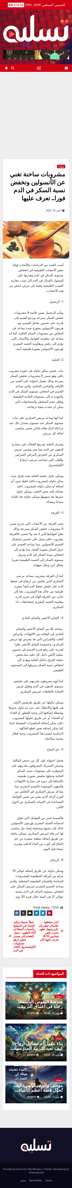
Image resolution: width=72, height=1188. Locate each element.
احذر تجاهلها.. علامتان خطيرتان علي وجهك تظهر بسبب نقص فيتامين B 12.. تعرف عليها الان (49, 930)
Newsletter (35, 1180)
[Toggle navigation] (39, 68)
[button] (12, 68)
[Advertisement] (36, 110)
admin (31, 1013)
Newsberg (59, 1169)
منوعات (61, 166)
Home (48, 1180)
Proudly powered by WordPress (22, 1169)
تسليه (23, 1180)
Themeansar (36, 1172)
